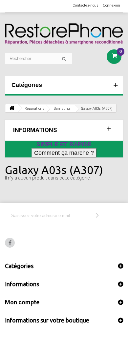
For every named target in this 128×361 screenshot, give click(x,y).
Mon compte (22, 302)
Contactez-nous (85, 5)
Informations (35, 129)
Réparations (34, 108)
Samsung (62, 108)
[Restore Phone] (64, 33)
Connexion (111, 5)
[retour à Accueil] (12, 108)
